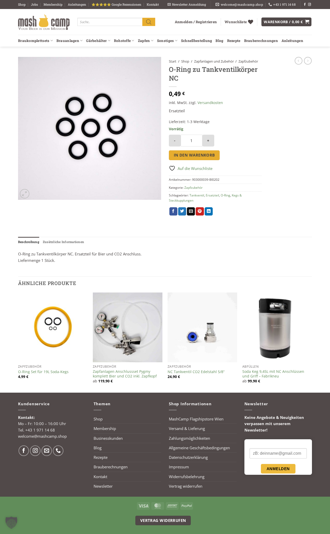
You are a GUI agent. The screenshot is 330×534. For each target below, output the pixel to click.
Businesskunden (108, 438)
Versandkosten (210, 102)
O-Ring (225, 195)
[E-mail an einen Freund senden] (191, 211)
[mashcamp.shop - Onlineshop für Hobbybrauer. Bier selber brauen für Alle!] (44, 21)
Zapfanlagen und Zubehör (214, 61)
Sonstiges (165, 40)
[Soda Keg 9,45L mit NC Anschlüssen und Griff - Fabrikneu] (277, 327)
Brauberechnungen (261, 40)
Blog (219, 40)
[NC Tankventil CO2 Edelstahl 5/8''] (202, 327)
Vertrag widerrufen (185, 486)
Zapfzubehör (248, 61)
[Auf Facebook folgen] (304, 4)
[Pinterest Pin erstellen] (200, 211)
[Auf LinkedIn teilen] (209, 211)
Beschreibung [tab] (28, 242)
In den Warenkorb (194, 155)
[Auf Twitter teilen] (182, 211)
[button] (187, 4)
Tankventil (196, 195)
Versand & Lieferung (187, 428)
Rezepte (234, 40)
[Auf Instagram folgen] (309, 4)
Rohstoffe (122, 40)
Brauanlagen (67, 40)
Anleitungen (77, 4)
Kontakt (153, 4)
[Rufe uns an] (58, 450)
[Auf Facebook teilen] (173, 211)
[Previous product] (308, 61)
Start (172, 61)
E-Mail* (256, 444)
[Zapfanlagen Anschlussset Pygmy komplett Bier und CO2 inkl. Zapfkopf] (127, 327)
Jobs (34, 4)
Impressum (179, 466)
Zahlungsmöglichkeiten (189, 438)
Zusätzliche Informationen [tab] (63, 242)
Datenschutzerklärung (188, 457)
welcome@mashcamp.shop (42, 436)
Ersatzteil (212, 195)
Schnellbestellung (196, 40)
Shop (22, 4)
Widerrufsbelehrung (186, 476)
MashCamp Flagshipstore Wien (196, 418)
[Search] (148, 22)
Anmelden (278, 469)
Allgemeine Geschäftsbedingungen (199, 447)
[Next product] (298, 61)
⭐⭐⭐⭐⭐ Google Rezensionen (116, 4)
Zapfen (144, 40)
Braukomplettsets (33, 40)
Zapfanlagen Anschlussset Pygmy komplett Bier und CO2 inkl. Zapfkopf (125, 373)
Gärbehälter (96, 40)
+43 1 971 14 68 (40, 430)
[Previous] (18, 342)
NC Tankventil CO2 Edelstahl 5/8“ (196, 371)
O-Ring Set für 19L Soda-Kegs (43, 371)
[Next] (312, 342)
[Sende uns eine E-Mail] (47, 450)
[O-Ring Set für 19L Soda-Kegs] (53, 327)
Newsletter (103, 486)
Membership (53, 4)
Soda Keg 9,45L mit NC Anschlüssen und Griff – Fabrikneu (273, 373)
